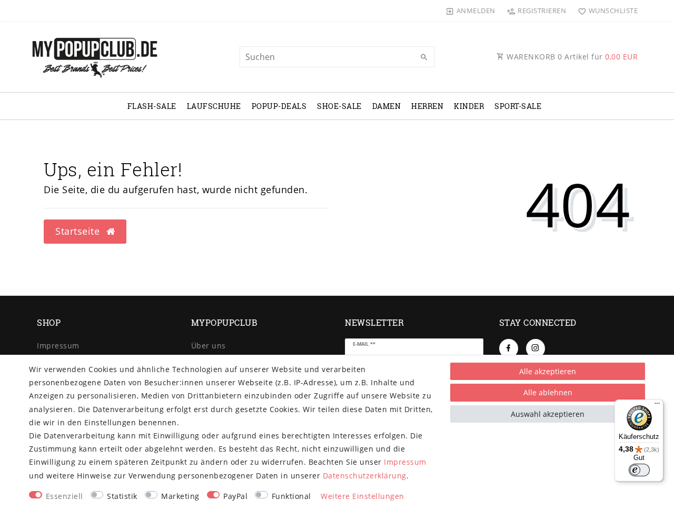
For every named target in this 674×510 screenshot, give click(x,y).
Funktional (291, 496)
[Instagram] (535, 348)
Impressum (58, 346)
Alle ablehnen (547, 392)
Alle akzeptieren (547, 371)
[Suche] (424, 57)
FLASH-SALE (151, 106)
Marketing (180, 496)
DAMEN (386, 106)
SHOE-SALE (339, 106)
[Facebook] (508, 348)
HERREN (427, 106)
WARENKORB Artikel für (571, 57)
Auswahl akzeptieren (547, 414)
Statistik (122, 496)
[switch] (639, 470)
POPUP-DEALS (279, 106)
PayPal (235, 496)
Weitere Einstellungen (362, 496)
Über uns (208, 346)
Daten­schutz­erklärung (365, 476)
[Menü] (657, 405)
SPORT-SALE (517, 106)
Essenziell (64, 496)
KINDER (469, 106)
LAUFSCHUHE (214, 106)
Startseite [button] (79, 231)
